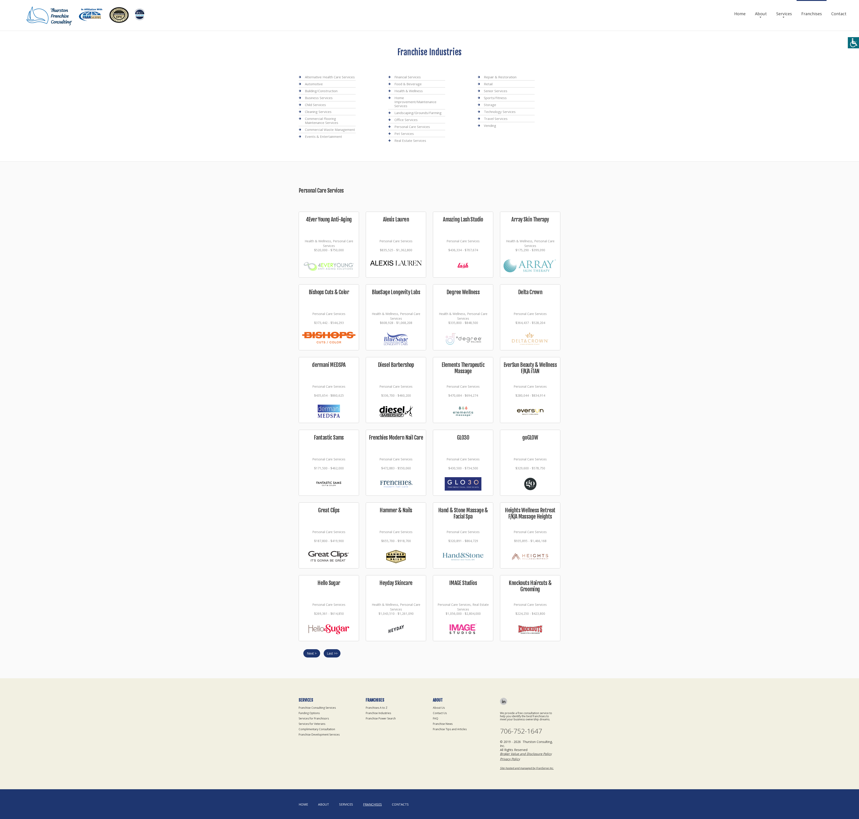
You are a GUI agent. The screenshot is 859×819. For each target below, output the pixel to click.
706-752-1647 (521, 731)
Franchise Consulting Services (317, 708)
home (303, 804)
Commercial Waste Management (330, 129)
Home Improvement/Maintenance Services (415, 102)
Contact (838, 13)
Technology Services (500, 111)
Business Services (319, 98)
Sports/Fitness (495, 98)
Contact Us (440, 713)
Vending (490, 125)
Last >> (332, 653)
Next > (312, 653)
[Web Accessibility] (853, 42)
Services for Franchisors (314, 718)
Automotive (314, 84)
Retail (488, 84)
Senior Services (495, 91)
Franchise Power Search (381, 718)
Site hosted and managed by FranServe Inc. (527, 768)
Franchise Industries (378, 713)
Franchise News (443, 724)
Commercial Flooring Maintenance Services (321, 120)
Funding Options (309, 713)
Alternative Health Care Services (330, 77)
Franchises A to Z (376, 708)
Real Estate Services (410, 140)
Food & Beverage (408, 84)
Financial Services (407, 77)
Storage (490, 104)
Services (784, 13)
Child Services (315, 104)
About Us (439, 708)
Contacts (400, 804)
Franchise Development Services (319, 734)
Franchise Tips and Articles (450, 729)
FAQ (435, 718)
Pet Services (404, 133)
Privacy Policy (510, 759)
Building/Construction (321, 91)
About (761, 13)
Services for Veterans (312, 724)
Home (740, 13)
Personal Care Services (412, 126)
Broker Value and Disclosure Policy (526, 754)
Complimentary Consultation (317, 729)
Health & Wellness (408, 91)
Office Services (406, 119)
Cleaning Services (318, 111)
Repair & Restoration (500, 77)
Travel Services (496, 118)
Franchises (811, 13)
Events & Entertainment (323, 136)
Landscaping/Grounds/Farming (418, 113)
